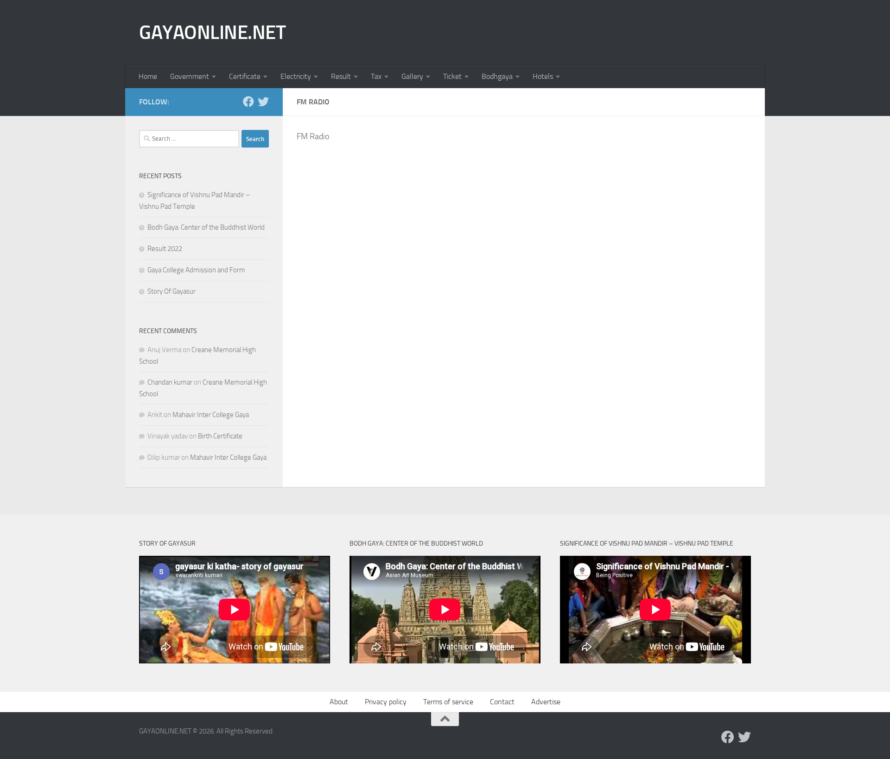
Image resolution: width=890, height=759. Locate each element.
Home (148, 76)
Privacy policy (386, 701)
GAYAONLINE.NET (212, 32)
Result (341, 76)
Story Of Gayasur (171, 291)
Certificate (245, 76)
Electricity (295, 76)
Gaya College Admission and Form (196, 270)
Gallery (412, 76)
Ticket (452, 76)
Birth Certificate (220, 436)
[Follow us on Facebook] (248, 101)
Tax (376, 76)
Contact (502, 701)
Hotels (543, 76)
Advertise (545, 701)
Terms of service (448, 701)
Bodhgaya (497, 76)
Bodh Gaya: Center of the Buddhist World (206, 227)
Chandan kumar (169, 382)
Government (189, 76)
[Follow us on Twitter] (263, 101)
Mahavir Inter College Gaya (210, 415)
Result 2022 (164, 248)
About (339, 701)
